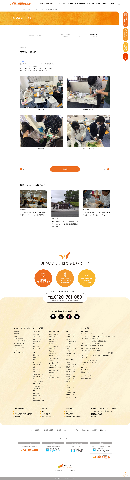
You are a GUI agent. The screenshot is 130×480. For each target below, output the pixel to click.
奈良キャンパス (70, 337)
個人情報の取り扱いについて (64, 430)
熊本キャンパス (70, 392)
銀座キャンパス (37, 376)
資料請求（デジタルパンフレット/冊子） (104, 408)
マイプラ (16, 350)
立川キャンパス (37, 388)
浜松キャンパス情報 (35, 35)
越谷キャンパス (37, 367)
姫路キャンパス (70, 353)
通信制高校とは (70, 408)
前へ (24, 169)
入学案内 (112, 4)
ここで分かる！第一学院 (66, 4)
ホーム (14, 10)
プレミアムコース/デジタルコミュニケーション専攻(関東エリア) (99, 353)
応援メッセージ (18, 338)
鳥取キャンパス (70, 362)
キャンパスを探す (80, 4)
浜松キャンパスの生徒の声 (65, 35)
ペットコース (84, 370)
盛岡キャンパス (37, 341)
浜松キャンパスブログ (41, 10)
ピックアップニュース (48, 417)
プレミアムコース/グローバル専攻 (90, 343)
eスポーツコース (85, 365)
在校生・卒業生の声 (101, 4)
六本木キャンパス (38, 386)
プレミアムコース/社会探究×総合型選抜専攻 (93, 341)
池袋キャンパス (37, 393)
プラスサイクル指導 (19, 348)
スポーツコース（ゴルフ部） (89, 362)
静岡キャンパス (53, 353)
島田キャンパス (53, 356)
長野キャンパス (53, 339)
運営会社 (37, 430)
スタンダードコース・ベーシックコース (92, 334)
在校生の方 (69, 411)
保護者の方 (18, 417)
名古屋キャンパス (54, 363)
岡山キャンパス (70, 367)
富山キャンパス (53, 341)
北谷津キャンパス (38, 374)
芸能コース (84, 358)
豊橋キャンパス (53, 372)
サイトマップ (28, 430)
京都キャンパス (70, 334)
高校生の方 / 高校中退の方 (23, 414)
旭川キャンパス (37, 334)
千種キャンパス (53, 365)
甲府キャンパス (53, 348)
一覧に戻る (65, 169)
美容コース (84, 367)
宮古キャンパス (37, 344)
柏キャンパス (36, 369)
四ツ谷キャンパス (38, 379)
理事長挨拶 (17, 331)
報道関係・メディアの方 (73, 417)
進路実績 (44, 408)
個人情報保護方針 (48, 430)
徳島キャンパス (70, 376)
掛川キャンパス (53, 358)
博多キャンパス (70, 390)
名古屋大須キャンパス (55, 368)
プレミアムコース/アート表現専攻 (90, 350)
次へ (105, 169)
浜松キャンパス (31, 10)
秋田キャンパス (37, 339)
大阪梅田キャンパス (72, 341)
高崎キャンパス (37, 360)
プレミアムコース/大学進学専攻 (90, 338)
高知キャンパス (70, 381)
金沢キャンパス (53, 344)
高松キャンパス (70, 374)
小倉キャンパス (70, 388)
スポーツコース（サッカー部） (89, 360)
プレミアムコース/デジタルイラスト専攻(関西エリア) (96, 355)
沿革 (15, 336)
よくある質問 (45, 414)
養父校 (68, 356)
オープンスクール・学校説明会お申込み (103, 411)
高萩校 (35, 357)
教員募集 (94, 430)
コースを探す (90, 4)
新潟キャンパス (53, 334)
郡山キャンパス (37, 348)
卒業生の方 (69, 414)
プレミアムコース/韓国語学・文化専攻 (92, 346)
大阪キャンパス (70, 339)
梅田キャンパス (70, 346)
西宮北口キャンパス (72, 348)
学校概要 (16, 334)
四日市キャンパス (54, 377)
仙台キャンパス (37, 346)
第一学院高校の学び (19, 343)
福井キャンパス (53, 346)
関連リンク (103, 430)
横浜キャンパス (37, 398)
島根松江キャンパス (72, 364)
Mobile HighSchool (86, 378)
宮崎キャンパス (70, 395)
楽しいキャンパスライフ (21, 341)
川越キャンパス (37, 364)
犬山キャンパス (53, 375)
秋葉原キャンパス (38, 381)
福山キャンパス (70, 372)
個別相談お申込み (96, 414)
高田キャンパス (53, 337)
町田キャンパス (37, 391)
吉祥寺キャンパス (38, 395)
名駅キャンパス (53, 370)
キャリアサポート (19, 352)
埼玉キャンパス (37, 362)
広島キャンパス (70, 369)
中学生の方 (18, 411)
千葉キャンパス (37, 372)
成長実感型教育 (18, 345)
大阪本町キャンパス (72, 344)
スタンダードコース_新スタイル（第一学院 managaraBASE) (98, 336)
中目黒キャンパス (38, 384)
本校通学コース (85, 372)
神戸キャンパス (70, 351)
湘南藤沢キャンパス (38, 400)
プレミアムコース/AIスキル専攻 (90, 348)
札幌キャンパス (37, 337)
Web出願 (93, 417)
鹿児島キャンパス (71, 397)
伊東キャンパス (53, 351)
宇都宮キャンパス (38, 355)
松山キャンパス (70, 379)
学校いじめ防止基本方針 (82, 430)
